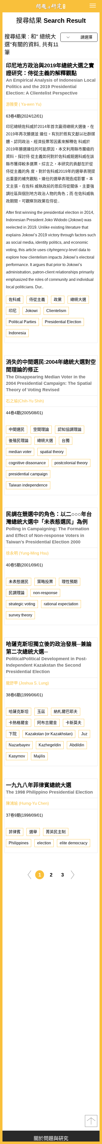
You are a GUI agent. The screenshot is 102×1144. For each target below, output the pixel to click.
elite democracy (73, 843)
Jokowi (31, 311)
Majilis (39, 756)
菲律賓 (15, 832)
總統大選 (78, 299)
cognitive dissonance (27, 463)
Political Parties (22, 322)
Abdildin (77, 745)
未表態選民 (18, 582)
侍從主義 (37, 299)
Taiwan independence (28, 485)
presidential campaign (28, 474)
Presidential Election (63, 322)
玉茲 (41, 711)
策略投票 (45, 582)
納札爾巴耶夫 (65, 711)
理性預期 (69, 582)
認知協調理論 (69, 429)
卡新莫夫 (73, 723)
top (91, 1121)
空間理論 (41, 429)
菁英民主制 (56, 832)
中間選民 (17, 429)
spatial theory (52, 452)
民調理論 (17, 593)
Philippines (18, 843)
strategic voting (22, 604)
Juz (84, 734)
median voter (20, 452)
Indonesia (17, 333)
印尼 (13, 311)
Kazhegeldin (50, 745)
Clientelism (56, 311)
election (44, 843)
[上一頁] (29, 874)
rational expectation (61, 604)
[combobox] (79, 37)
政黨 (58, 299)
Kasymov (17, 756)
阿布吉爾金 (47, 723)
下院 (13, 734)
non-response (45, 593)
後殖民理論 (18, 440)
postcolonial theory (71, 463)
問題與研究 (51, 6)
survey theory (20, 615)
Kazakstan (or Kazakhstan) (49, 734)
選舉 (33, 832)
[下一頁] (72, 874)
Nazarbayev (19, 745)
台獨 (66, 440)
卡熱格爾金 (18, 723)
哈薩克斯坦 (18, 711)
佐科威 (15, 299)
